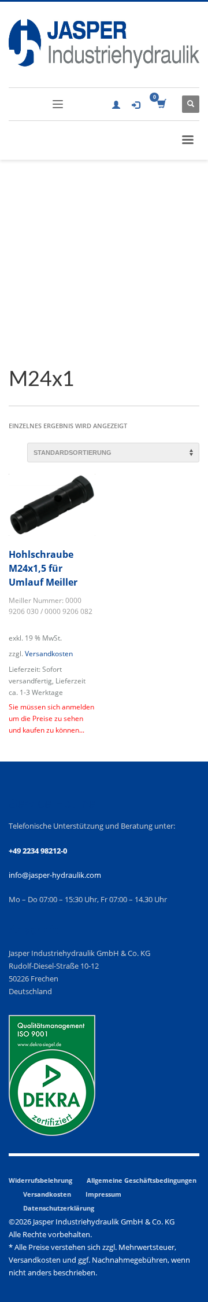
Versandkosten (49, 653)
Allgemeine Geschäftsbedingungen (141, 1180)
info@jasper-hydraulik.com (55, 875)
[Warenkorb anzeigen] (160, 104)
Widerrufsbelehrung (40, 1180)
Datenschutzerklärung (58, 1208)
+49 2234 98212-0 (38, 850)
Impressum (103, 1194)
